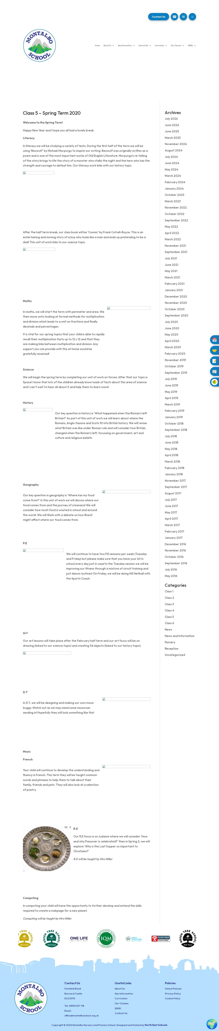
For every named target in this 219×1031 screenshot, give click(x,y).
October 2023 (174, 195)
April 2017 (171, 518)
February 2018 (174, 468)
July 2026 (171, 118)
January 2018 (174, 474)
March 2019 (172, 404)
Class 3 (169, 604)
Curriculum (159, 45)
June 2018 (171, 442)
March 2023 (173, 201)
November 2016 (175, 550)
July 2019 (171, 379)
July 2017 (171, 500)
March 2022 (173, 239)
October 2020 (175, 309)
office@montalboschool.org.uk (81, 1015)
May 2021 (171, 271)
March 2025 (173, 138)
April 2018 (171, 455)
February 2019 (174, 411)
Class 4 (169, 610)
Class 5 (169, 617)
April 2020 (172, 341)
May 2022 (171, 226)
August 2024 (173, 150)
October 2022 (174, 214)
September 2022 (176, 220)
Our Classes (176, 45)
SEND (190, 45)
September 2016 (176, 563)
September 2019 (176, 373)
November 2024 (176, 144)
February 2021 (174, 283)
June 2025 (172, 131)
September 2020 (176, 315)
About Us (107, 45)
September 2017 (176, 487)
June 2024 (172, 163)
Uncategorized (175, 655)
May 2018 (171, 449)
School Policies (173, 988)
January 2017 (174, 538)
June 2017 (171, 506)
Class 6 (169, 623)
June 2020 (172, 328)
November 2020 (176, 303)
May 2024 (171, 169)
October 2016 (174, 557)
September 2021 (176, 252)
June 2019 (171, 385)
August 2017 (173, 493)
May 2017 (171, 512)
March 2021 (172, 277)
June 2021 (171, 265)
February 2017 (174, 531)
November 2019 (175, 360)
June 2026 (172, 125)
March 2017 (172, 525)
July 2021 (171, 258)
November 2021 (175, 245)
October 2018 (174, 423)
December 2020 (176, 296)
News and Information (179, 636)
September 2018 (176, 430)
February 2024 (175, 182)
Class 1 (169, 591)
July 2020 (171, 322)
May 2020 (171, 334)
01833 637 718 (76, 1005)
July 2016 (171, 569)
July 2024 (171, 157)
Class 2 (169, 598)
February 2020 (175, 353)
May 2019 (171, 392)
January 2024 (174, 188)
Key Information (125, 45)
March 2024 (173, 176)
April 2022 (172, 233)
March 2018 (172, 461)
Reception (171, 648)
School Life (143, 45)
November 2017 (175, 480)
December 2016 (175, 544)
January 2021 (174, 290)
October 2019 (174, 366)
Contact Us (158, 16)
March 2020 (173, 347)
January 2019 (174, 417)
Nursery (170, 642)
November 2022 (176, 207)
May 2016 (171, 576)
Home (97, 45)
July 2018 (171, 436)
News (168, 629)
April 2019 (171, 398)
